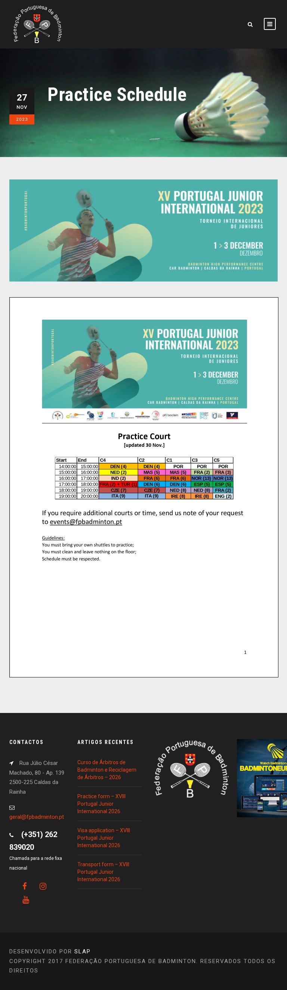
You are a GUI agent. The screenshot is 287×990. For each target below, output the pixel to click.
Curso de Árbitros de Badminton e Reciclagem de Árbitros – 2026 (106, 769)
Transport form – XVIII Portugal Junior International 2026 (103, 871)
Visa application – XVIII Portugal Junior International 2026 (103, 837)
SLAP (82, 951)
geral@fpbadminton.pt (36, 817)
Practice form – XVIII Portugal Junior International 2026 (101, 803)
